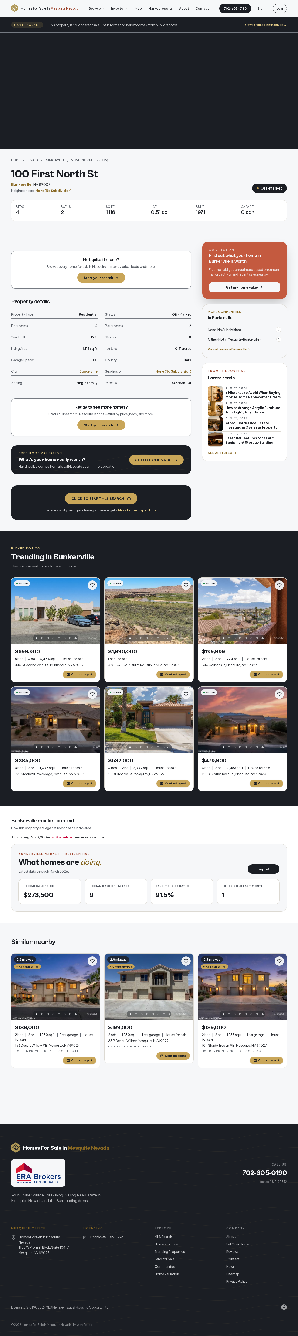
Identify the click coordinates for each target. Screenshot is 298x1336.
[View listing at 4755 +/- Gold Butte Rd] (149, 611)
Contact (202, 8)
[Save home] (92, 585)
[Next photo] (94, 611)
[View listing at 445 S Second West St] (55, 611)
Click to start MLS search (97, 498)
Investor (118, 8)
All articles (220, 453)
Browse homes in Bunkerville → (266, 25)
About (184, 8)
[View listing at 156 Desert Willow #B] (55, 987)
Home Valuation (167, 1274)
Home (15, 160)
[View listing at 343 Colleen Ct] (242, 611)
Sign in (262, 8)
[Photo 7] (70, 638)
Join (280, 8)
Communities (165, 1266)
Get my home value (154, 460)
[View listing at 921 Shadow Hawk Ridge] (55, 720)
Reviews (232, 1251)
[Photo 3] (48, 638)
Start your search (98, 278)
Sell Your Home (237, 1244)
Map (138, 8)
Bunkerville (55, 160)
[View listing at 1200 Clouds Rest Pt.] (242, 720)
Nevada (33, 160)
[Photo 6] (64, 638)
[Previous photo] (17, 611)
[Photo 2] (42, 638)
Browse (95, 8)
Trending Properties (170, 1251)
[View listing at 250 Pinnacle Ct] (149, 720)
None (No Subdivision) (89, 160)
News (230, 1266)
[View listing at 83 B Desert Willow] (149, 987)
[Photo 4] (53, 638)
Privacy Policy (236, 1281)
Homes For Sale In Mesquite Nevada (46, 1324)
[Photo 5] (59, 638)
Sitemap (232, 1274)
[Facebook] (284, 1307)
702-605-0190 (235, 8)
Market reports (160, 8)
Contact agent (81, 674)
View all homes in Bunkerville (227, 349)
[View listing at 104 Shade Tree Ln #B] (242, 987)
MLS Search (163, 1236)
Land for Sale (164, 1259)
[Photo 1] (36, 638)
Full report (263, 869)
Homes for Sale (166, 1244)
